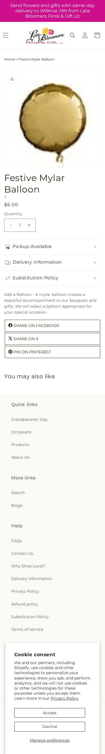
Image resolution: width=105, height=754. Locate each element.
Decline (49, 726)
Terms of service (27, 629)
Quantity (13, 213)
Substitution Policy (30, 616)
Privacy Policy (64, 698)
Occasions (21, 432)
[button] (72, 35)
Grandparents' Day (29, 419)
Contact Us (22, 553)
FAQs (16, 540)
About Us (20, 457)
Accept (50, 712)
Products (20, 444)
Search (18, 492)
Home (9, 59)
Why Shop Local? (28, 566)
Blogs (17, 505)
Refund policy (24, 604)
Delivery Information (31, 578)
